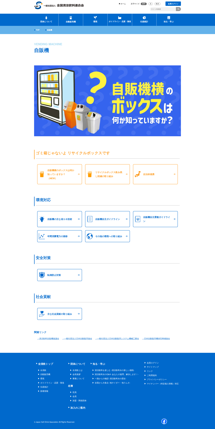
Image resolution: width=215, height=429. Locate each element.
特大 (157, 4)
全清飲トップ (45, 363)
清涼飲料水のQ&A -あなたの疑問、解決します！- (116, 374)
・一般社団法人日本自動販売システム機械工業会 (117, 338)
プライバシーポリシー (157, 379)
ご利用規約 (152, 375)
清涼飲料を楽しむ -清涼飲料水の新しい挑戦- (114, 370)
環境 (95, 21)
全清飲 (43, 370)
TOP (37, 30)
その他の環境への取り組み (108, 236)
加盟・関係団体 (79, 400)
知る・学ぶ (169, 21)
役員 (75, 392)
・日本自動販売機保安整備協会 (156, 338)
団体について (46, 21)
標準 (143, 4)
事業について (78, 378)
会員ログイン (153, 362)
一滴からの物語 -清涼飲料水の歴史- (110, 378)
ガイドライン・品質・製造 (120, 21)
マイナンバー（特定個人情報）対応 (163, 383)
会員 (75, 396)
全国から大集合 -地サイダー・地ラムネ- (112, 382)
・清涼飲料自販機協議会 (48, 338)
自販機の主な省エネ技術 (59, 219)
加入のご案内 (77, 407)
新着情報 (44, 391)
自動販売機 (71, 21)
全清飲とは (77, 370)
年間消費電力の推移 (57, 236)
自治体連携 (148, 174)
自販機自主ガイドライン (107, 219)
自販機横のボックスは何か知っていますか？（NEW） (60, 174)
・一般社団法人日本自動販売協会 (77, 338)
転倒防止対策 (54, 275)
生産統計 (144, 21)
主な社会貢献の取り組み (59, 314)
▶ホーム (122, 3)
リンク (150, 371)
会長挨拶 (77, 374)
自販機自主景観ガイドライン (156, 219)
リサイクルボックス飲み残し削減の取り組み (108, 174)
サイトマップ (153, 366)
